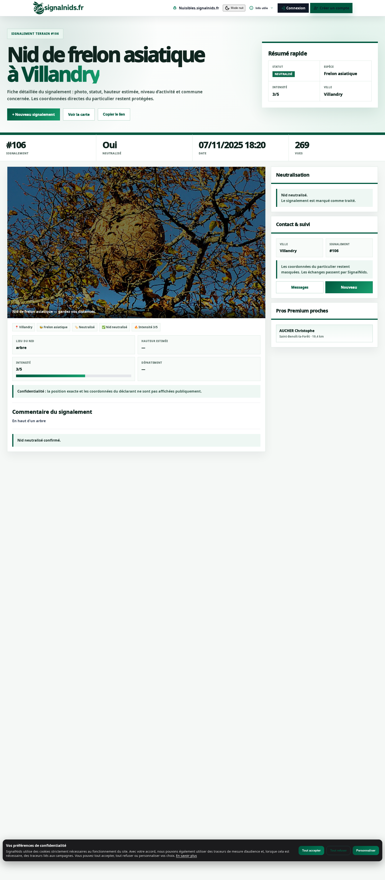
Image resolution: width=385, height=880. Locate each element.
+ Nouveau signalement (33, 114)
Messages (299, 287)
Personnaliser (365, 850)
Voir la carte (79, 114)
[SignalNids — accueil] (58, 8)
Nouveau (349, 287)
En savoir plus (186, 856)
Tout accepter (311, 850)
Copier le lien (114, 114)
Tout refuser (338, 850)
